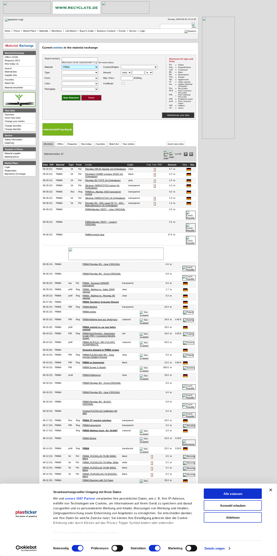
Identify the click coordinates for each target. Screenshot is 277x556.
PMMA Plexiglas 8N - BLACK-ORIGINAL (97, 402)
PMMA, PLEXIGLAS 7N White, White (100, 462)
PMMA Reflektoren (92, 375)
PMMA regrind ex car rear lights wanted (99, 328)
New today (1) (12, 64)
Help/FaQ (9, 143)
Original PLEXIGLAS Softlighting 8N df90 (100, 412)
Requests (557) (12, 60)
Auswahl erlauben (233, 505)
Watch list (114, 144)
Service (132, 31)
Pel (79, 169)
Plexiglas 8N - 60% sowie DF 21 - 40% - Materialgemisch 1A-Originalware (105, 204)
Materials (43, 31)
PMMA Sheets (89, 438)
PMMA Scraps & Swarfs (94, 367)
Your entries (128, 144)
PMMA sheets (89, 311)
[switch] (117, 548)
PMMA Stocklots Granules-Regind (101, 302)
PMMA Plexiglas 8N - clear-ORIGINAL (101, 264)
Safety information (13, 139)
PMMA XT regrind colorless (97, 420)
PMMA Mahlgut (90, 307)
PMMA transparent (92, 425)
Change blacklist (13, 129)
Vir (72, 169)
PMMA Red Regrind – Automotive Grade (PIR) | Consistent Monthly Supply (99, 336)
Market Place (29, 31)
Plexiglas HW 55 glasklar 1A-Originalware (105, 169)
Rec (73, 191)
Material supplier (13, 153)
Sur (70, 283)
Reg (80, 191)
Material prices (12, 157)
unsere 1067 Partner (80, 498)
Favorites (100, 144)
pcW (70, 375)
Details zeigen (215, 548)
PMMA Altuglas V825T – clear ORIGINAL (105, 209)
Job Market (70, 31)
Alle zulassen (232, 493)
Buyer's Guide (87, 31)
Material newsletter (14, 87)
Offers (60, 144)
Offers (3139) (11, 57)
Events (122, 31)
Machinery (57, 31)
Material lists (11, 71)
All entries (48, 144)
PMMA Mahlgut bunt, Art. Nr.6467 (100, 430)
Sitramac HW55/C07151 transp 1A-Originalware (102, 186)
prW (70, 289)
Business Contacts (106, 31)
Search (8, 68)
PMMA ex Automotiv (93, 362)
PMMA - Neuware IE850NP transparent (96, 284)
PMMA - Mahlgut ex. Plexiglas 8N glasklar (99, 296)
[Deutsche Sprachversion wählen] (190, 31)
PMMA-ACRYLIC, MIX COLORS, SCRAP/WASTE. (99, 343)
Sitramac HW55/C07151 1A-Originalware (105, 198)
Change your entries (15, 121)
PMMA (86, 448)
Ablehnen (233, 517)
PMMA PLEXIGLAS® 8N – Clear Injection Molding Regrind (98, 356)
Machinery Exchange (15, 174)
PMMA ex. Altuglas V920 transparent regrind (103, 192)
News (7, 31)
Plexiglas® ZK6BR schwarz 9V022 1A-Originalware (104, 175)
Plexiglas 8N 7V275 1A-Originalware (103, 180)
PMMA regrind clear (94, 234)
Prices (17, 31)
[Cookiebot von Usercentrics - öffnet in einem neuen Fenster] (26, 548)
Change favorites (13, 125)
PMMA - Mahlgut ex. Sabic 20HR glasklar (99, 290)
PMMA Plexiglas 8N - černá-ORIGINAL (102, 274)
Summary (9, 114)
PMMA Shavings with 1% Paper (98, 480)
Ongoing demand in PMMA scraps (101, 350)
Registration (10, 170)
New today (86, 144)
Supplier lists (11, 75)
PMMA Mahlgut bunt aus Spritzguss (100, 319)
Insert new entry (176, 144)
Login (7, 167)
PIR (70, 307)
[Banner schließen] (270, 489)
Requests (72, 144)
